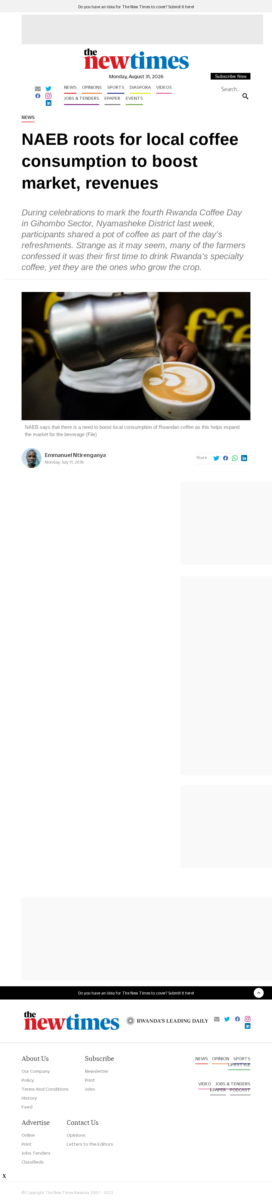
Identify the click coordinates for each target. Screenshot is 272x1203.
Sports (115, 87)
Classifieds (33, 1162)
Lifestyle (239, 1064)
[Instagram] (48, 96)
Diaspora (140, 87)
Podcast (240, 1089)
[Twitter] (48, 89)
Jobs (90, 1089)
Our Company (36, 1071)
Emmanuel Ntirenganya (75, 455)
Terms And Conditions (45, 1089)
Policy (28, 1080)
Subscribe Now (230, 76)
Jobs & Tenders (81, 98)
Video (204, 1083)
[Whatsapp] (235, 458)
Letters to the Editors (90, 1144)
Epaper (112, 98)
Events (134, 98)
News (70, 87)
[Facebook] (38, 96)
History (29, 1098)
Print (90, 1080)
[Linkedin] (48, 103)
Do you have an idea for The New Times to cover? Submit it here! (136, 7)
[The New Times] (136, 68)
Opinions (92, 87)
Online (28, 1135)
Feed (27, 1107)
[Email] (38, 89)
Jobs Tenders (36, 1153)
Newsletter (96, 1071)
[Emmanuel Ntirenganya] (31, 466)
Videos (164, 87)
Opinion (220, 1058)
